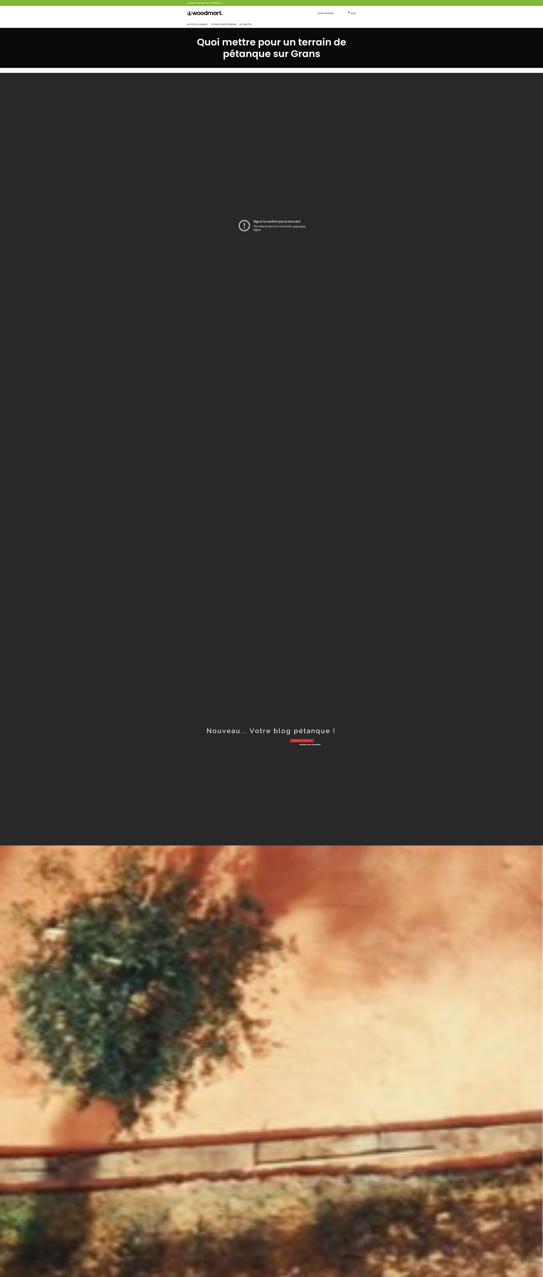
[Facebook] (354, 3)
